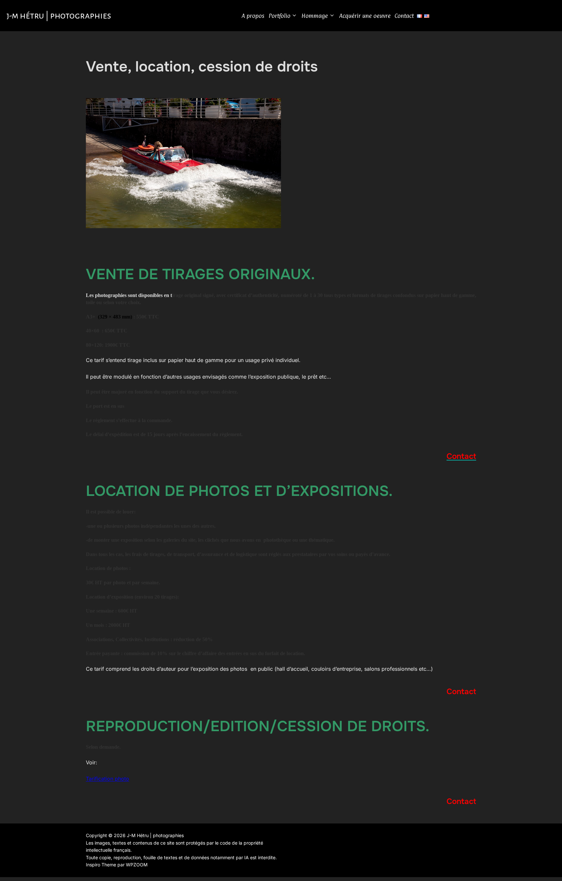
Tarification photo (107, 778)
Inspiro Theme (101, 864)
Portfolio (279, 15)
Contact (404, 15)
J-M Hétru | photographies (59, 15)
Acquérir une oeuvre (365, 15)
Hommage (314, 15)
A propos (253, 15)
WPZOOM (137, 864)
